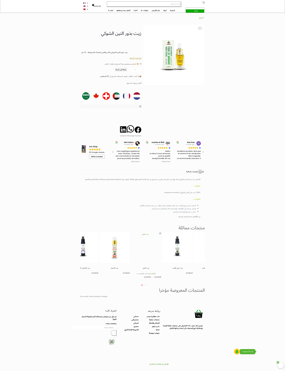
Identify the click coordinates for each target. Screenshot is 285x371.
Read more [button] (135, 162)
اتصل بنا (110, 10)
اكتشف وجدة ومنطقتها (123, 10)
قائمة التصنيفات (194, 12)
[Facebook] (166, 338)
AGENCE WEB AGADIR (159, 364)
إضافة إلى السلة (121, 69)
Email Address (110, 323)
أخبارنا (135, 10)
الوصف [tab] (201, 171)
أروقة (165, 10)
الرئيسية (172, 10)
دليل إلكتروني (156, 10)
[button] (138, 131)
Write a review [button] (97, 157)
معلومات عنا (144, 10)
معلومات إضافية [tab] (192, 171)
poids (166, 273)
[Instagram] (163, 338)
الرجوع (201, 17)
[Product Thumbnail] (200, 28)
